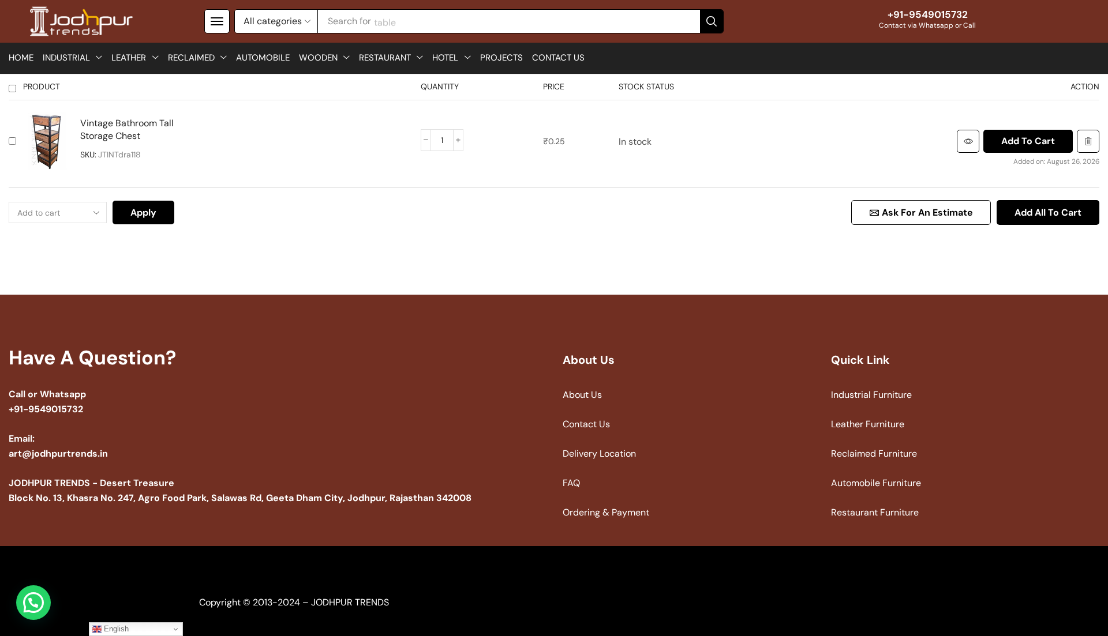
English (115, 628)
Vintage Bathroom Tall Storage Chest (127, 129)
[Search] (711, 21)
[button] (217, 21)
